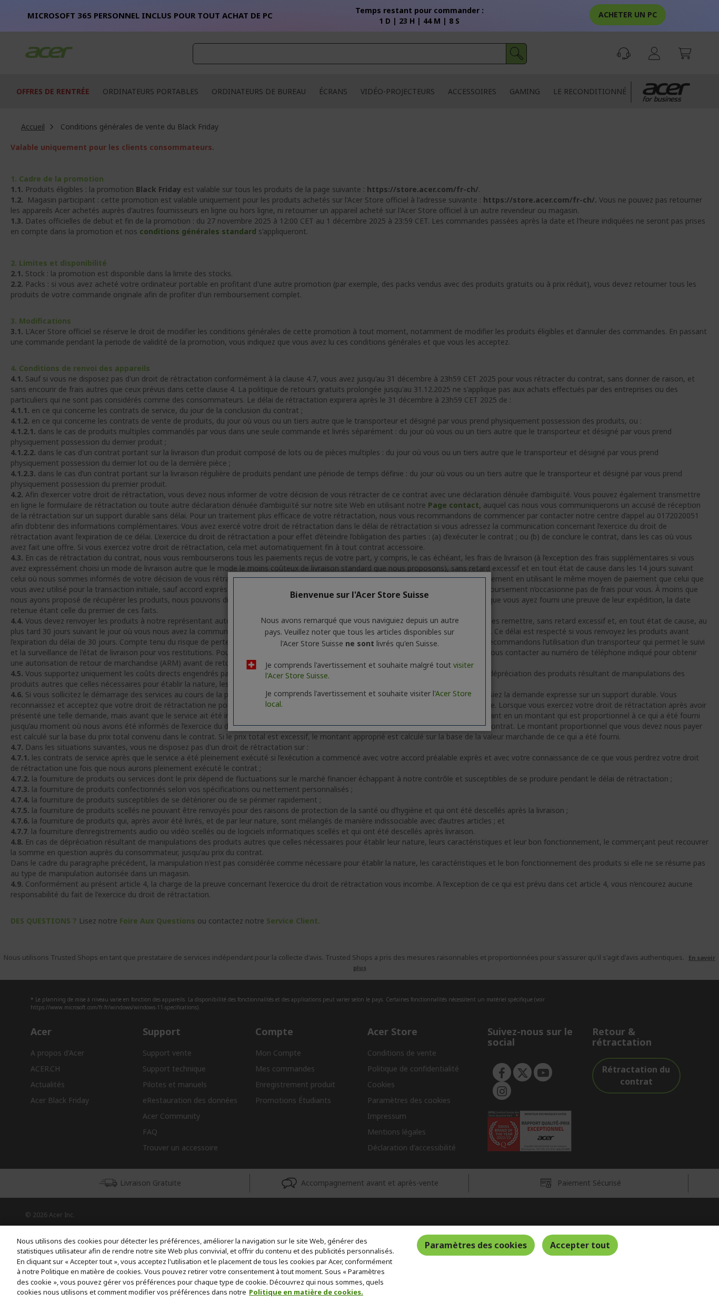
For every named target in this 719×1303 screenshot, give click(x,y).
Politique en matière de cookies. (306, 1292)
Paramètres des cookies (476, 1245)
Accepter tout (580, 1245)
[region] (359, 1264)
